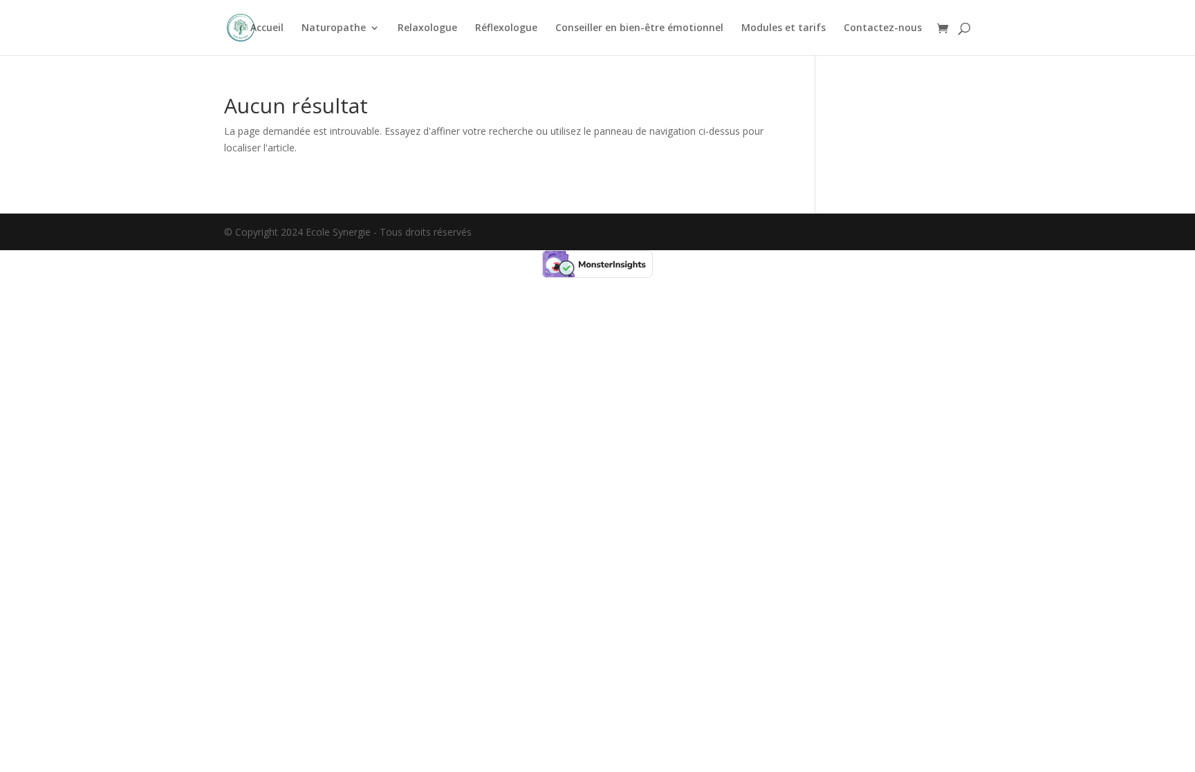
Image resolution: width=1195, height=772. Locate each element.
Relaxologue (427, 28)
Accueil (267, 28)
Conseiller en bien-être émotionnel (639, 28)
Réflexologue (506, 28)
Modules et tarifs (783, 28)
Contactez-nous (883, 28)
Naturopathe (334, 28)
